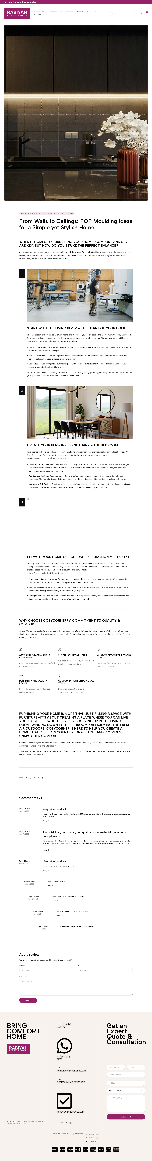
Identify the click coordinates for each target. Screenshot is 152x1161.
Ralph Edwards (24, 809)
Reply (45, 821)
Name (22, 966)
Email (80, 966)
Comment (23, 976)
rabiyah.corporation (54, 213)
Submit (28, 1000)
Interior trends (26, 213)
